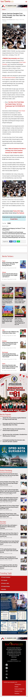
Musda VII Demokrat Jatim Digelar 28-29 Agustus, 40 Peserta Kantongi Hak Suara (10, 264)
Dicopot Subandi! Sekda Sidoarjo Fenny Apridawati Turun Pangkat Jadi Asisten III (10, 275)
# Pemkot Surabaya (5, 577)
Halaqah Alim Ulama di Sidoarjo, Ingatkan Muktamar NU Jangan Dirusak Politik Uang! (14, 418)
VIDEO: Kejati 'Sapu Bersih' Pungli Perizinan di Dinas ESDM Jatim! (20, 301)
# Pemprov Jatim (5, 583)
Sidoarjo (4, 272)
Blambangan (5, 352)
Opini (3, 330)
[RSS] (7, 678)
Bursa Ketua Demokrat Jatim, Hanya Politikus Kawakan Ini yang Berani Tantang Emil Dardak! (10, 367)
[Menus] (26, 1)
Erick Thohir (22, 111)
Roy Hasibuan (20, 213)
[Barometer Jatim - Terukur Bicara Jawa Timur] (7, 1)
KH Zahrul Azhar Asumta (8, 77)
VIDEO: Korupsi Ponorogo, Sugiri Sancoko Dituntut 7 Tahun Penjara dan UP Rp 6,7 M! (20, 321)
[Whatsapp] (18, 241)
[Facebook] (10, 241)
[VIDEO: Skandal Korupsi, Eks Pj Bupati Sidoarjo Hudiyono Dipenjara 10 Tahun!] (7, 293)
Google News (14, 219)
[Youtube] (7, 675)
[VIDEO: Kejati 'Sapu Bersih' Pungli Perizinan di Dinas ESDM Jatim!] (20, 293)
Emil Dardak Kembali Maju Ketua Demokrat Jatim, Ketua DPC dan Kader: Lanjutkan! (14, 440)
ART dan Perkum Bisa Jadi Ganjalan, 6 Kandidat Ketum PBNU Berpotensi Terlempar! (15, 435)
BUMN (9, 223)
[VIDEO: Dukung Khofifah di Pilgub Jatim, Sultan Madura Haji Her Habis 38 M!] (7, 311)
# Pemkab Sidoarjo (5, 586)
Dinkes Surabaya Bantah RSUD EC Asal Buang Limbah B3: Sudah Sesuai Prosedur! (10, 344)
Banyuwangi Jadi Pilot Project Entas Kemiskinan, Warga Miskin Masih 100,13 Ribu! (14, 424)
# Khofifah (3, 589)
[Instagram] (7, 671)
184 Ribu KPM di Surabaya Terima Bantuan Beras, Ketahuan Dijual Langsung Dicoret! (14, 429)
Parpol (3, 261)
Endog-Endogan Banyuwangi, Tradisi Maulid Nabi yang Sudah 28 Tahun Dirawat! (10, 355)
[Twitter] (14, 241)
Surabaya (4, 341)
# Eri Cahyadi (4, 580)
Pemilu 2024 (16, 211)
